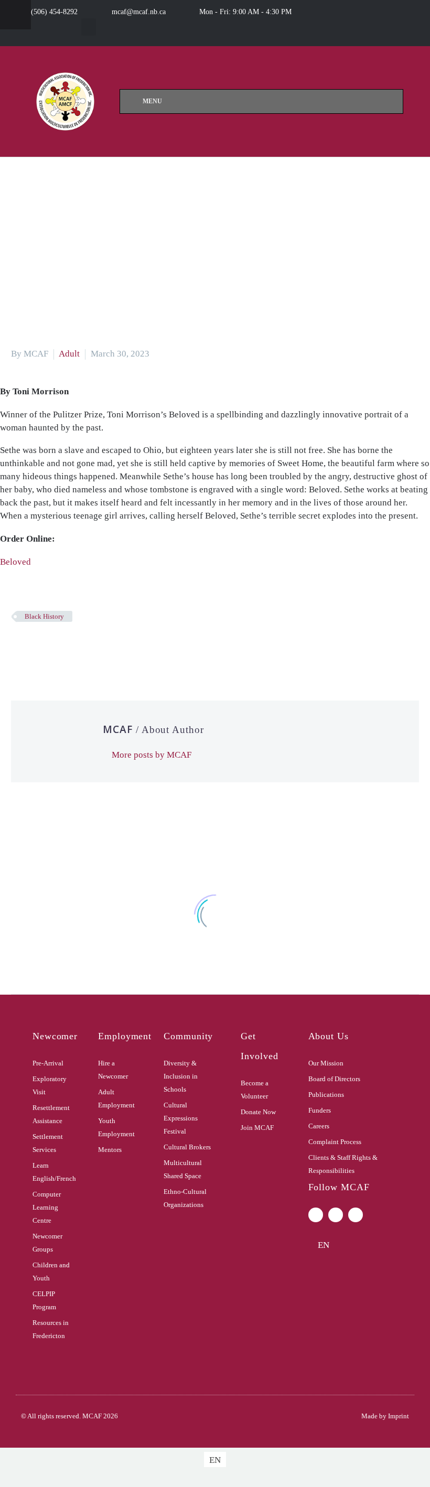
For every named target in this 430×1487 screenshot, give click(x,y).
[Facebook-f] (315, 1215)
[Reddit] (96, 647)
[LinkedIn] (81, 647)
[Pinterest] (49, 647)
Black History (44, 616)
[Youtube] (355, 1215)
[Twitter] (33, 647)
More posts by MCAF (151, 755)
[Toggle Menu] (15, 14)
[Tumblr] (65, 647)
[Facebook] (18, 647)
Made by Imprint (385, 1416)
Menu (152, 101)
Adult (69, 354)
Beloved (15, 562)
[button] (88, 27)
